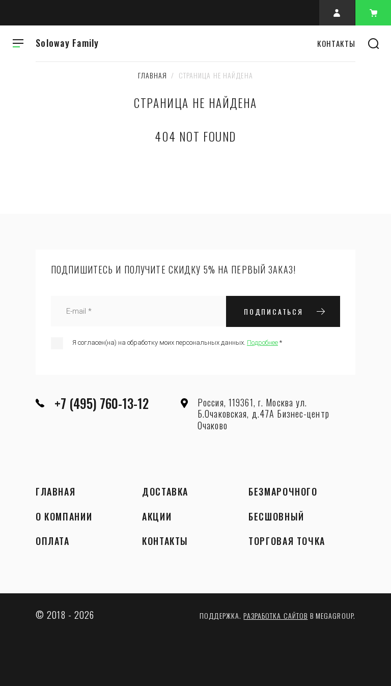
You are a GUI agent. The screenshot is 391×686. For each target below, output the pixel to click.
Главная (152, 75)
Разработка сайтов (275, 615)
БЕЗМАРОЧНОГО (282, 492)
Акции (157, 517)
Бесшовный (276, 517)
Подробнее (262, 342)
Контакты (165, 541)
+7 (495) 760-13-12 (101, 403)
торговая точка (286, 541)
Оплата (53, 541)
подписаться (273, 311)
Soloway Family (67, 43)
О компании (64, 517)
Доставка (165, 492)
